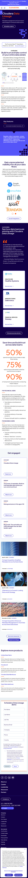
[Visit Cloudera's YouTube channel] (13, 777)
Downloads (4, 835)
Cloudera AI (4, 665)
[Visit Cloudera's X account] (5, 777)
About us (4, 782)
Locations (3, 823)
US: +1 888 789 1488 (6, 803)
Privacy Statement (8, 748)
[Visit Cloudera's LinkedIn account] (9, 777)
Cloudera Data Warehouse (8, 674)
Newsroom (4, 789)
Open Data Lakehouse (7, 684)
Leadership (4, 787)
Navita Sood (10, 629)
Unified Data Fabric (6, 655)
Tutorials (3, 844)
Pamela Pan (10, 598)
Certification (4, 831)
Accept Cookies (18, 875)
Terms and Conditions (13, 747)
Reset (15, 766)
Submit (7, 766)
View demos (4, 840)
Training (3, 842)
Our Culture (4, 819)
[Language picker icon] (4, 8)
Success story (8, 286)
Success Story (8, 324)
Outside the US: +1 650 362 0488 (10, 805)
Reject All (9, 875)
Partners (3, 792)
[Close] (24, 849)
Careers (3, 784)
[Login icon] (1, 8)
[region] (13, 862)
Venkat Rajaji (10, 568)
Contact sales (4, 833)
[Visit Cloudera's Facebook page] (2, 777)
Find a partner (4, 837)
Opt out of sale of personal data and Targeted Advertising (13, 871)
